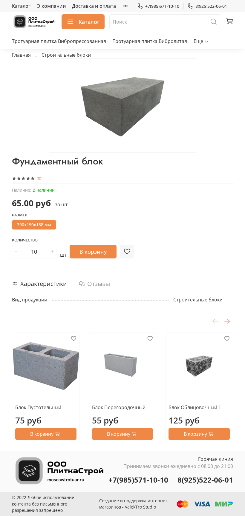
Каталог (21, 6)
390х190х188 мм (34, 224)
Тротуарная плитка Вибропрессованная (59, 41)
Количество (25, 240)
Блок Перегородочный (119, 407)
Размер (19, 215)
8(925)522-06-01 (211, 6)
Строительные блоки (66, 55)
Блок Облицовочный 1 (195, 407)
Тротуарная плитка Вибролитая (150, 41)
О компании (51, 6)
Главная (21, 55)
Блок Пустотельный (38, 407)
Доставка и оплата (94, 6)
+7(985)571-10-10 (162, 6)
